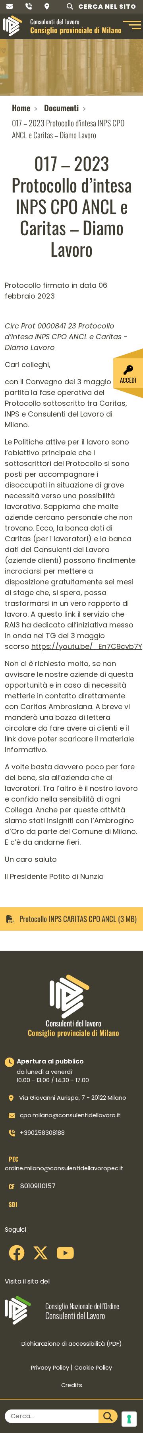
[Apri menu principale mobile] (131, 26)
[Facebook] (17, 1256)
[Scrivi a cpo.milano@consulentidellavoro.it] (9, 6)
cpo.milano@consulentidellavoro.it (70, 1115)
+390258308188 (42, 1133)
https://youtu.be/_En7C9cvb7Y (86, 646)
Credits (71, 1385)
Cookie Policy (93, 1368)
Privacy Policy (50, 1368)
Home (21, 108)
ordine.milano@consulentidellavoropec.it (64, 1168)
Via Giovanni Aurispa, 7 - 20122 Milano (72, 1098)
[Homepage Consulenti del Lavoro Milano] (12, 26)
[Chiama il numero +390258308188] (28, 6)
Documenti (61, 108)
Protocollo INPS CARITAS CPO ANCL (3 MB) (77, 918)
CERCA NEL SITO (106, 6)
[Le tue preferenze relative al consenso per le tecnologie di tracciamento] (129, 1419)
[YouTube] (65, 1256)
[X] (40, 1256)
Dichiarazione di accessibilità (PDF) (71, 1344)
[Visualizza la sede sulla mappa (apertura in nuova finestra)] (46, 6)
